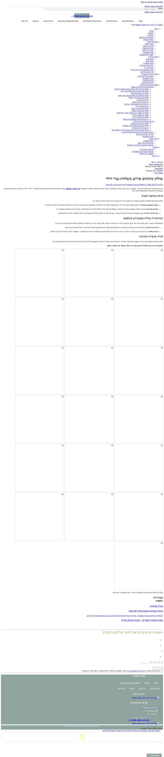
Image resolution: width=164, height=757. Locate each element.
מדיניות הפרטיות (136, 671)
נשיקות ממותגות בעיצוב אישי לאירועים (146, 611)
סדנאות (36, 21)
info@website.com (156, 164)
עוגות (147, 682)
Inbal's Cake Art (73, 189)
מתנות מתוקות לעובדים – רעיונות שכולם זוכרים (142, 620)
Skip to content (146, 2)
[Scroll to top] (161, 743)
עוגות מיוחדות (111, 21)
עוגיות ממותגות (156, 606)
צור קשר (24, 21)
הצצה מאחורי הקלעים (82, 737)
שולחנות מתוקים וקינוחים (68, 21)
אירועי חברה (48, 21)
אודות (132, 688)
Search (160, 8)
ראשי (141, 21)
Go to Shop (158, 173)
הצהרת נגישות (138, 693)
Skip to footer (158, 2)
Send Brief (159, 169)
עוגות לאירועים (128, 21)
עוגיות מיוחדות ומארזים (92, 21)
